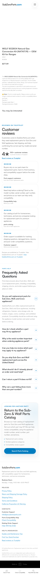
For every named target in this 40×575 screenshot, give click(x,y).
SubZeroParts (12, 4)
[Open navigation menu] (35, 4)
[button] (20, 571)
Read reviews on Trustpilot (11, 158)
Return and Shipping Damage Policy (14, 494)
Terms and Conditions (9, 501)
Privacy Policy (7, 491)
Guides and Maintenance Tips (12, 534)
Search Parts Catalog (20, 451)
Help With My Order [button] (9, 526)
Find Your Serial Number (10, 537)
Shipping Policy (7, 497)
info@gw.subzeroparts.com (11, 514)
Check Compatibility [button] (9, 520)
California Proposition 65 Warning (14, 504)
